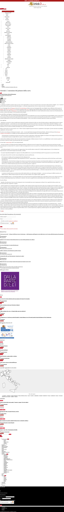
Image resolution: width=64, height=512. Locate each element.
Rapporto (13, 108)
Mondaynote (14, 110)
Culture (7, 18)
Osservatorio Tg (3, 236)
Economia (7, 19)
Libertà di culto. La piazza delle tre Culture (8, 356)
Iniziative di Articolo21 (8, 32)
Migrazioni (8, 31)
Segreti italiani (8, 25)
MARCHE (9, 49)
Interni (5, 440)
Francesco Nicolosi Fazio (5, 358)
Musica (6, 74)
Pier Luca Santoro (9, 109)
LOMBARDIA (9, 47)
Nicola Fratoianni (4, 352)
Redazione (3, 307)
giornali (10, 228)
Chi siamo (3, 507)
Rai (8, 66)
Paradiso (1, 343)
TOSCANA (9, 57)
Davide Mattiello (4, 300)
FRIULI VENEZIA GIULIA (9, 43)
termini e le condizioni (13, 221)
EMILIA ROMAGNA (14, 395)
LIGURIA (9, 46)
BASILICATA (9, 37)
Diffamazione (8, 22)
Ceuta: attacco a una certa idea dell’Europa (8, 362)
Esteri (7, 15)
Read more (2, 302)
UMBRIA (9, 60)
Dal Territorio (7, 35)
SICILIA (9, 56)
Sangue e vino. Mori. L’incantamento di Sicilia (8, 429)
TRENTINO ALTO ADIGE (9, 58)
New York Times (23, 108)
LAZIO (9, 44)
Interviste (8, 77)
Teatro (6, 75)
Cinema (6, 70)
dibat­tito (1, 109)
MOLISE (9, 50)
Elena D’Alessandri (4, 404)
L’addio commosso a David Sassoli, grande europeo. (10, 250)
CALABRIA (9, 39)
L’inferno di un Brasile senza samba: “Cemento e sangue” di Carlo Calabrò (14, 402)
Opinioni (1, 342)
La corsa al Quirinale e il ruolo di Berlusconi (9, 245)
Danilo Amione (3, 413)
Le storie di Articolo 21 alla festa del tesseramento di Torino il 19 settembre (15, 298)
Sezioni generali (7, 12)
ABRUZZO (9, 36)
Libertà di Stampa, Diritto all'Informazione (8, 94)
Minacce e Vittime (5, 446)
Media (8, 64)
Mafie (8, 26)
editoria (8, 228)
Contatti (3, 508)
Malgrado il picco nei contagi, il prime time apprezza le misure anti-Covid (15, 261)
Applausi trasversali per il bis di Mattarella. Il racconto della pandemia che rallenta (17, 239)
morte (28, 109)
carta (3, 228)
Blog (1, 93)
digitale (5, 228)
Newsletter (8, 78)
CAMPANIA (9, 40)
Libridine (6, 72)
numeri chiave (9, 142)
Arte (6, 68)
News (1, 297)
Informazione (7, 16)
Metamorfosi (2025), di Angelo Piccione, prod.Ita (9, 411)
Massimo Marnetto (4, 345)
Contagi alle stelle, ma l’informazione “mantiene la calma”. (12, 256)
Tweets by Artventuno (3, 492)
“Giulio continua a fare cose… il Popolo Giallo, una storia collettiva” (13, 311)
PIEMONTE (9, 51)
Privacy (3, 509)
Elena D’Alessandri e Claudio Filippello (7, 422)
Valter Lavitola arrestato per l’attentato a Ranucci (10, 305)
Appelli (8, 33)
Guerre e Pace (8, 28)
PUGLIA (9, 53)
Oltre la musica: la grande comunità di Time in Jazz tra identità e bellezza (14, 420)
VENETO (9, 63)
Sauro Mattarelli (4, 364)
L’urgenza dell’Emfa (4, 350)
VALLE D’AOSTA (9, 61)
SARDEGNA (9, 54)
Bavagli (8, 21)
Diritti (8, 29)
